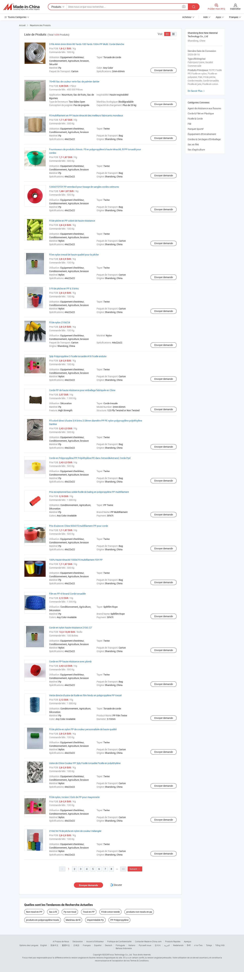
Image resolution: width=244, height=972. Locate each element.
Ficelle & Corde (195, 118)
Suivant (134, 868)
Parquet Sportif (195, 128)
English (43, 945)
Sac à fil (53, 911)
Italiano (131, 945)
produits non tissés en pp (139, 911)
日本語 (76, 945)
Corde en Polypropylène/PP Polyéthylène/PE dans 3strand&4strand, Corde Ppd (89, 458)
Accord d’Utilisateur (95, 941)
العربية (167, 945)
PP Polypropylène (119, 919)
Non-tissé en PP (34, 911)
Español (97, 945)
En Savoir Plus (196, 90)
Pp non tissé (70, 911)
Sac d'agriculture (196, 149)
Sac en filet (193, 144)
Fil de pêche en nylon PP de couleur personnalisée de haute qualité (83, 729)
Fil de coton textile (110, 911)
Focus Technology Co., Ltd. (120, 954)
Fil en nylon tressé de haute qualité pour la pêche (74, 254)
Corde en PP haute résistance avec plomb (70, 661)
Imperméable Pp (95, 919)
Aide (205, 17)
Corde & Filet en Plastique (201, 113)
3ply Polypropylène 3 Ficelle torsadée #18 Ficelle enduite (77, 356)
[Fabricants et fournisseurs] (21, 6)
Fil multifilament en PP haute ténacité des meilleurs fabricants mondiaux (86, 115)
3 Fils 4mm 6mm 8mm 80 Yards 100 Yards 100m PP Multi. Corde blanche (86, 44)
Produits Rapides (172, 941)
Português (120, 945)
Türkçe (209, 945)
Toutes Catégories (17, 17)
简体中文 (54, 945)
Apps (218, 17)
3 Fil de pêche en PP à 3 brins (64, 288)
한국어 (158, 945)
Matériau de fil (73, 919)
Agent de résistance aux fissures (204, 108)
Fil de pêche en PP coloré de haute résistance (72, 220)
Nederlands (178, 945)
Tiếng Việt (220, 945)
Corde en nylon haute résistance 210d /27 (70, 627)
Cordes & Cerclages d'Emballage (204, 139)
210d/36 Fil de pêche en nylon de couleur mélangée (75, 831)
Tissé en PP (89, 911)
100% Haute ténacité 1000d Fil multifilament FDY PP (76, 559)
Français (87, 945)
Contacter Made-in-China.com (148, 941)
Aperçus (187, 941)
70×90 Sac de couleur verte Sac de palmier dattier (74, 81)
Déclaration (78, 941)
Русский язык (145, 945)
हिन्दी (189, 945)
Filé (189, 123)
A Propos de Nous (61, 941)
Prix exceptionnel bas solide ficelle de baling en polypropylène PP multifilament (89, 491)
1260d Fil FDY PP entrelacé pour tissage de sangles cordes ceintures (84, 186)
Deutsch (108, 945)
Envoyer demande (163, 70)
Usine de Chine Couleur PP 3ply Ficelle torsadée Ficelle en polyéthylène (85, 763)
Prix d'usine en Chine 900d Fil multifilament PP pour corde (78, 525)
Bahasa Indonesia (124, 948)
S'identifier (235, 8)
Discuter (118, 884)
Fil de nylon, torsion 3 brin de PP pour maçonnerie (74, 797)
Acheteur (187, 17)
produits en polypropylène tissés (42, 919)
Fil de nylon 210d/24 (59, 322)
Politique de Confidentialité (119, 941)
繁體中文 (66, 945)
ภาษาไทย (198, 945)
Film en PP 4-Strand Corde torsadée (67, 593)
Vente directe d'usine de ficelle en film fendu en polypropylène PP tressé (85, 695)
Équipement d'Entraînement (202, 134)
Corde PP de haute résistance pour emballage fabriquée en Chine (82, 390)
